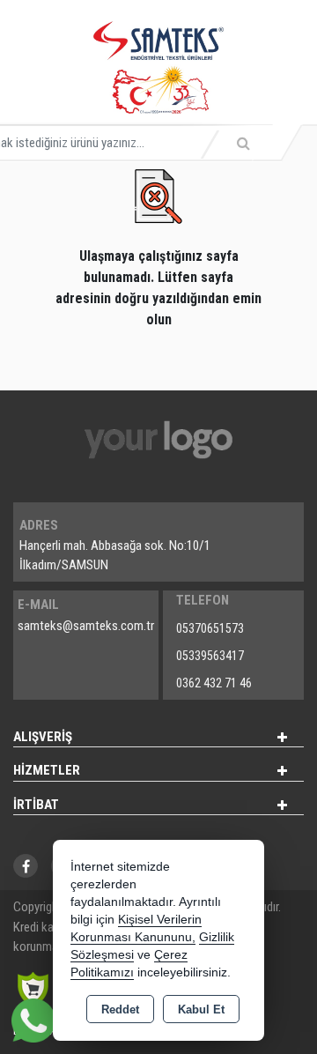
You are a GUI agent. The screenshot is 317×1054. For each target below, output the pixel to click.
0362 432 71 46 (214, 683)
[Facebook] (25, 866)
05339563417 (210, 656)
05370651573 (210, 628)
